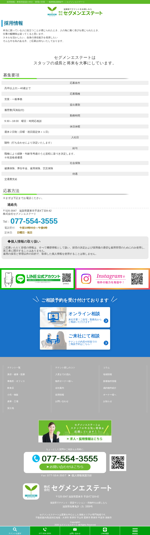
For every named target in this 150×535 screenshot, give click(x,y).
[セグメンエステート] (75, 11)
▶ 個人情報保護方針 (80, 475)
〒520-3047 (78, 496)
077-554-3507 (56, 475)
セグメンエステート (68, 525)
